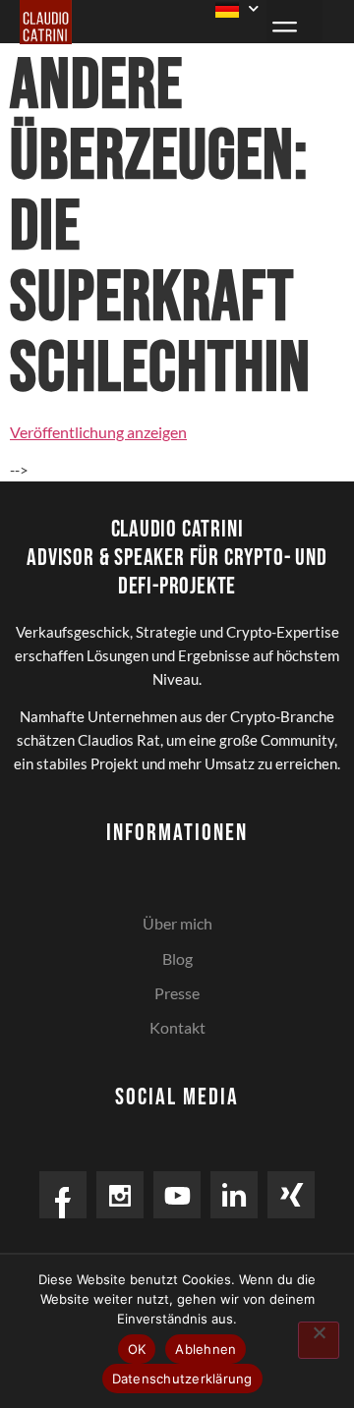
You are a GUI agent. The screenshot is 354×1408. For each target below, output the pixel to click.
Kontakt (177, 1027)
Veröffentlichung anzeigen (98, 431)
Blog (177, 958)
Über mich (177, 923)
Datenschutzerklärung (182, 1378)
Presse (177, 993)
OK (137, 1349)
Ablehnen (205, 1349)
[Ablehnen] (318, 1340)
